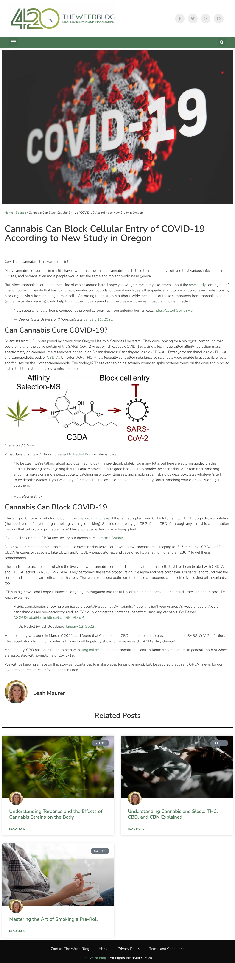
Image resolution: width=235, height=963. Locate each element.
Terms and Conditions (167, 948)
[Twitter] (193, 18)
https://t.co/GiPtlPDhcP (65, 617)
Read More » (18, 829)
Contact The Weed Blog (70, 948)
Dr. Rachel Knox (80, 454)
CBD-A (53, 357)
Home (9, 212)
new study (198, 284)
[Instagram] (206, 18)
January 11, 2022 (98, 319)
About (103, 948)
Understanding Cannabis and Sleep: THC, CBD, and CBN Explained (173, 814)
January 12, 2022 (80, 626)
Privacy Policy (129, 948)
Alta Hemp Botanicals (110, 537)
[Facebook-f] (180, 18)
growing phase (97, 518)
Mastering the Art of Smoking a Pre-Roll (53, 919)
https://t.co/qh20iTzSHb (174, 310)
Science (21, 212)
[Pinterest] (219, 18)
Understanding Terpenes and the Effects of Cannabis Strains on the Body (55, 814)
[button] (13, 41)
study (23, 635)
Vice (30, 445)
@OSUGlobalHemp (30, 617)
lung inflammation (96, 649)
